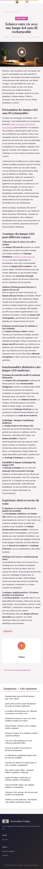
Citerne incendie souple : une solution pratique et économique (19, 786)
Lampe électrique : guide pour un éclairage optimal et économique (18, 778)
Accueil (5, 12)
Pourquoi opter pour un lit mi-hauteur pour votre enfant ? (20, 697)
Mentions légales (8, 851)
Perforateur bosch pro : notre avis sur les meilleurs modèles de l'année (20, 719)
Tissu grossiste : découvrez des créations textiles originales (20, 727)
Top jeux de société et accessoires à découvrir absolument (18, 749)
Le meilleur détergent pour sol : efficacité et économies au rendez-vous (21, 712)
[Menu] (27, 2)
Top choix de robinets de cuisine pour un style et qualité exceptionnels (20, 763)
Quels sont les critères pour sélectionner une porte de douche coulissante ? (20, 704)
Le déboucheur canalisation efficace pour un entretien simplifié (20, 756)
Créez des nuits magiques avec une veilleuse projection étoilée (18, 741)
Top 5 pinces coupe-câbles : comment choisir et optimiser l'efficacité (19, 771)
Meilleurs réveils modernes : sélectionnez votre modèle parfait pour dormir (21, 800)
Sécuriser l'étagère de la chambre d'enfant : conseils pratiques (21, 734)
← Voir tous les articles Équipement (16, 670)
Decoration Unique (20, 821)
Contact (5, 855)
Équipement (14, 12)
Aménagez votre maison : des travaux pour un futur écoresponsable (21, 793)
